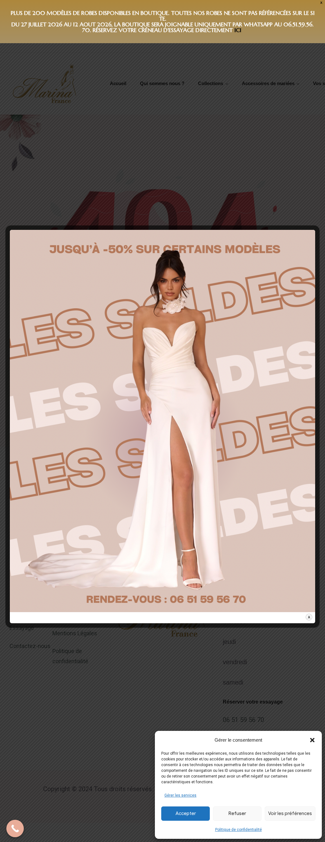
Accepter (186, 813)
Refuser (237, 813)
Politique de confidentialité (238, 829)
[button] (312, 740)
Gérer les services (180, 795)
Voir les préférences (290, 813)
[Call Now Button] (15, 828)
